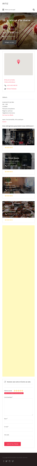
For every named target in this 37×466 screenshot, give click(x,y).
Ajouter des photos (9, 36)
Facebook (3, 461)
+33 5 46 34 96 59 (12, 85)
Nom (6, 418)
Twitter (6, 461)
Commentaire (8, 397)
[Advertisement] (18, 301)
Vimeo (13, 461)
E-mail (6, 426)
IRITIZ (5, 3)
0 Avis (17, 32)
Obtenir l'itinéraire (11, 89)
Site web (6, 435)
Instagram (9, 461)
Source (4, 121)
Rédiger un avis (9, 42)
